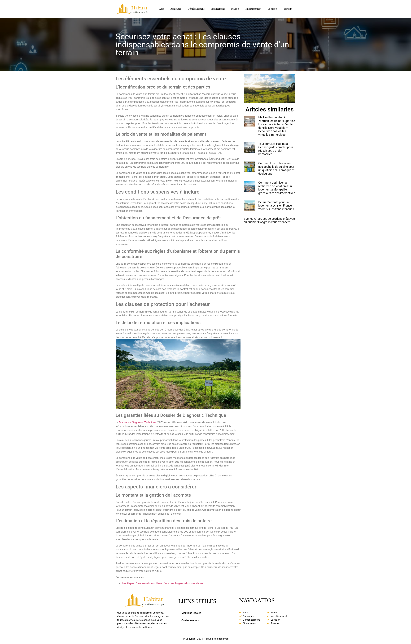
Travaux (288, 9)
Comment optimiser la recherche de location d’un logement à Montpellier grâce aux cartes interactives (276, 188)
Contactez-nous (190, 620)
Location (272, 9)
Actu (161, 9)
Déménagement (196, 9)
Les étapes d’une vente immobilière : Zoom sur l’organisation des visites (162, 583)
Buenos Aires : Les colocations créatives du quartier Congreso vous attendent (269, 220)
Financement (218, 9)
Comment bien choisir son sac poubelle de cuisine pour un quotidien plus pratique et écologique (276, 168)
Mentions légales (191, 612)
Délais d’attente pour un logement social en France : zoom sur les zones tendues (276, 205)
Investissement (253, 9)
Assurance (176, 9)
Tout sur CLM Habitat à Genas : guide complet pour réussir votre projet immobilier (275, 149)
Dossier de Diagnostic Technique (137, 422)
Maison (235, 9)
